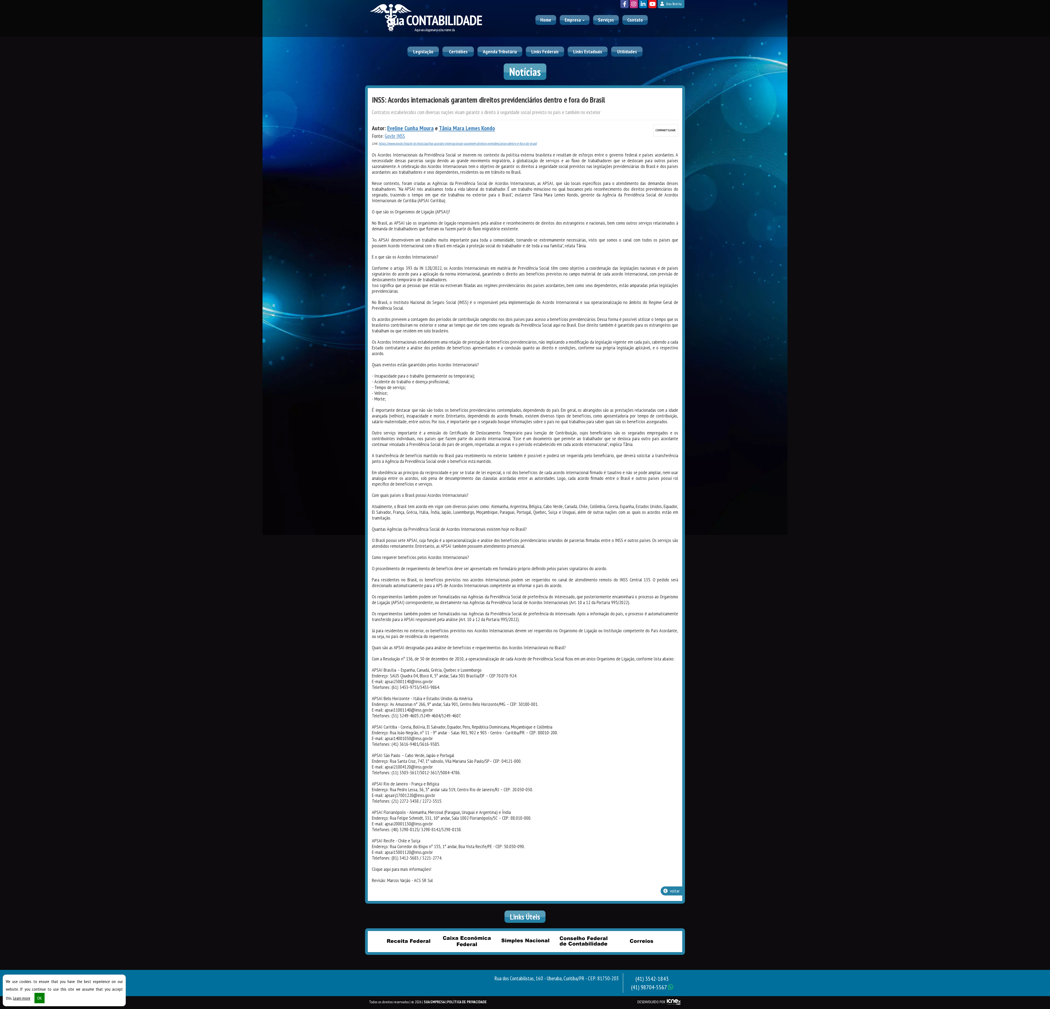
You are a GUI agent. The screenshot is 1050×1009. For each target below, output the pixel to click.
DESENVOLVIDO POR (651, 1001)
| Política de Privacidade (466, 1001)
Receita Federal (408, 941)
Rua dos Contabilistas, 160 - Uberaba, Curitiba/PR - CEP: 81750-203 (556, 978)
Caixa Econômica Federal (466, 941)
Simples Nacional (525, 941)
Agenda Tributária (500, 51)
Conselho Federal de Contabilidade (583, 941)
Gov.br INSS (395, 136)
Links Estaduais (587, 51)
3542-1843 (652, 978)
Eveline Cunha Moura (410, 128)
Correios (641, 941)
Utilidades (627, 51)
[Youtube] (652, 4)
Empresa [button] (573, 20)
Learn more (21, 998)
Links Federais (545, 51)
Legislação (423, 51)
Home (545, 20)
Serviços (606, 20)
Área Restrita (673, 4)
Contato (635, 20)
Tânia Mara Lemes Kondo (467, 128)
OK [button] (39, 998)
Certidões (458, 51)
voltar (674, 891)
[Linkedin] (643, 4)
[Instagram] (634, 4)
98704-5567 (649, 987)
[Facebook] (624, 4)
